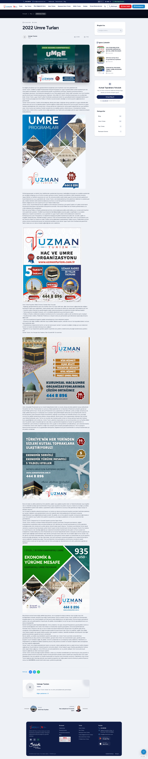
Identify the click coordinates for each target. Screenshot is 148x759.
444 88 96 (27, 1)
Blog (65, 1)
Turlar (21, 6)
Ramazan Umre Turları (64, 6)
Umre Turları (51, 6)
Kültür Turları (77, 6)
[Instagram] (110, 1)
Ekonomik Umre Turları (84, 736)
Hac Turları (28, 6)
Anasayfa (25, 13)
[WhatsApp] (38, 671)
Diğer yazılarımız (43, 693)
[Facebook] (105, 1)
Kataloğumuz (138, 6)
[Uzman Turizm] (37, 727)
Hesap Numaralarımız (96, 6)
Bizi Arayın (113, 6)
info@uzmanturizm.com (38, 1)
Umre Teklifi (125, 6)
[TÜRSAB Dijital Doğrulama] (65, 739)
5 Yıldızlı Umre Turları (84, 739)
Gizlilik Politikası (110, 753)
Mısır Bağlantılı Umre (40, 6)
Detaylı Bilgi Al (110, 97)
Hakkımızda (51, 1)
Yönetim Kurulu (58, 1)
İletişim (85, 6)
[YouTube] (108, 1)
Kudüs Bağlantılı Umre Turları (86, 734)
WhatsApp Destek (119, 1)
